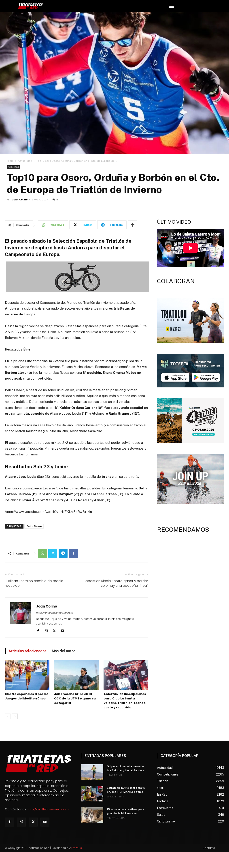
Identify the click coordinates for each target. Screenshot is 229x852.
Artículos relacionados (27, 651)
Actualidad (25, 160)
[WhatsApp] (42, 553)
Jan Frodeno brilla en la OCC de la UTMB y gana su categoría (75, 698)
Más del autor (63, 651)
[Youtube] (64, 631)
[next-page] (15, 716)
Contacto (209, 848)
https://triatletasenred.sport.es (54, 612)
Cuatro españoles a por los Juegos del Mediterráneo (27, 696)
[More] (132, 224)
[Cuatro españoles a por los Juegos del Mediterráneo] (27, 675)
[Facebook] (73, 553)
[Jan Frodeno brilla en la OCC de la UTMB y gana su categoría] (76, 675)
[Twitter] (52, 553)
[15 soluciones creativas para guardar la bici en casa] (92, 815)
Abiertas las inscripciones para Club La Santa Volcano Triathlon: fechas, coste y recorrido (125, 701)
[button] (171, 6)
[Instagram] (47, 631)
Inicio (10, 160)
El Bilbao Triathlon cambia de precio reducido (34, 583)
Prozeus (76, 848)
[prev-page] (8, 716)
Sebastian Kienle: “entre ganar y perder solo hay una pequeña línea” (116, 583)
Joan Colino (20, 199)
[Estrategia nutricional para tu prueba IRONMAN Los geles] (92, 793)
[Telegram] (63, 553)
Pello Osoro (34, 526)
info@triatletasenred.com (48, 809)
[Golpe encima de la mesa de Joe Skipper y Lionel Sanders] (92, 772)
